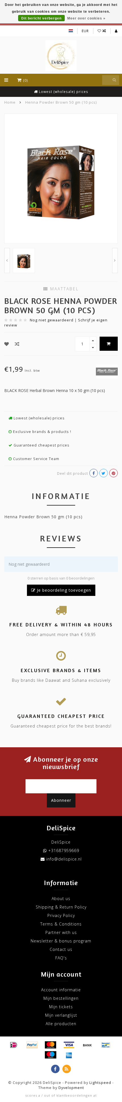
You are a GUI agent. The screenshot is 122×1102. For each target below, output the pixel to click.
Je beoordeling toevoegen (63, 590)
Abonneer (61, 800)
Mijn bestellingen (61, 998)
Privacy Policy (61, 915)
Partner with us (61, 932)
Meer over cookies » (86, 18)
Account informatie (61, 989)
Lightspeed (100, 1082)
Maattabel (63, 288)
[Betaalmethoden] (14, 1045)
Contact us (61, 949)
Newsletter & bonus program (61, 941)
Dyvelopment (71, 1087)
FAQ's (61, 958)
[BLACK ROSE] (107, 371)
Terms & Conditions (61, 924)
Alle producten (61, 1023)
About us (61, 898)
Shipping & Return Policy (61, 907)
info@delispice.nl (64, 859)
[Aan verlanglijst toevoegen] (6, 344)
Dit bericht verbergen (41, 18)
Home (10, 102)
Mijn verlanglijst (61, 1015)
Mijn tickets (61, 1006)
